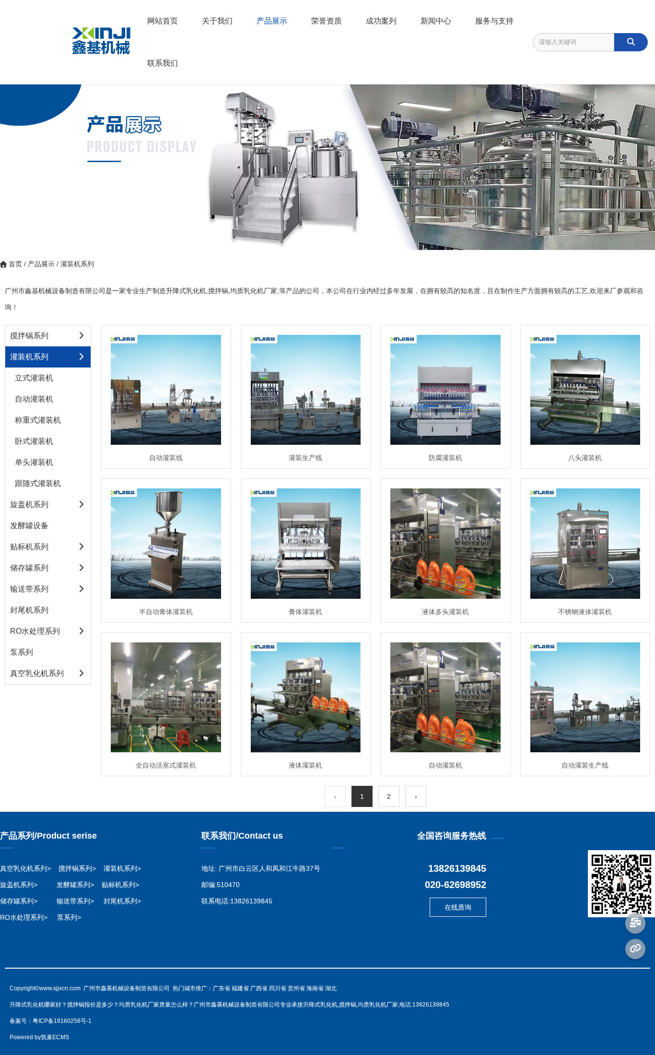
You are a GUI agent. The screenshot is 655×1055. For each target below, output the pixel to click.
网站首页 (162, 21)
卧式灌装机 (34, 441)
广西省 (259, 988)
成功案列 (381, 21)
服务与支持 (494, 21)
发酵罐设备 (29, 526)
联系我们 (162, 63)
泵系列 (21, 652)
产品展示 (272, 21)
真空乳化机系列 (37, 673)
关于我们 (217, 21)
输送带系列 (29, 589)
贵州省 (296, 988)
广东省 (221, 988)
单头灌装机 (34, 462)
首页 (7, 234)
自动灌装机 (34, 399)
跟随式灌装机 (38, 483)
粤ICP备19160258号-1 (62, 1021)
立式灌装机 (34, 378)
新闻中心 (436, 21)
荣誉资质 (326, 21)
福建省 (240, 988)
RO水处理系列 (35, 631)
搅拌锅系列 (29, 336)
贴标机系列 (29, 547)
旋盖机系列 (29, 504)
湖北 (331, 988)
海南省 (315, 988)
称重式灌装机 (38, 420)
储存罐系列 (29, 568)
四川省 (277, 988)
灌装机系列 (29, 357)
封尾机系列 (29, 610)
